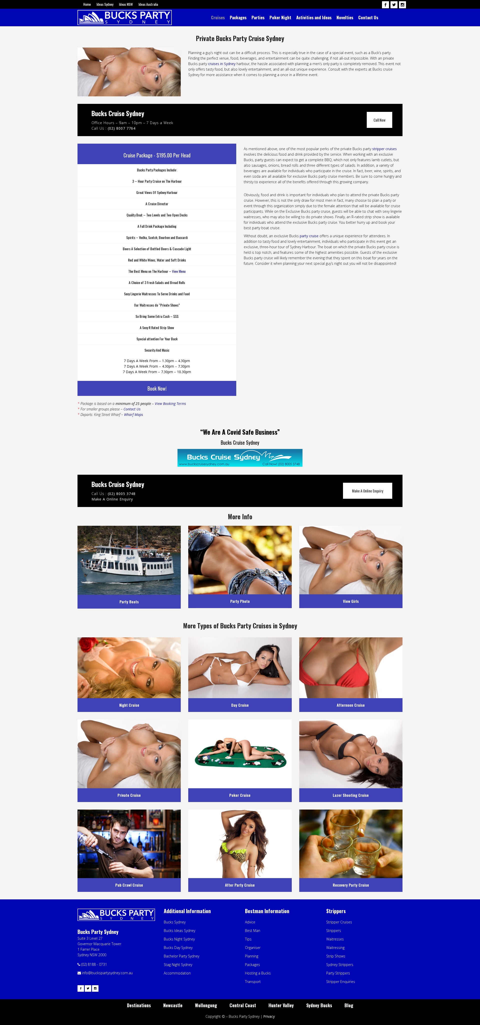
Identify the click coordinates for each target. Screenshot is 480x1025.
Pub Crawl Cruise (129, 885)
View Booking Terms (170, 403)
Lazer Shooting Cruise (351, 795)
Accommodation (177, 973)
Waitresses (335, 939)
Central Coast (243, 1005)
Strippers (333, 930)
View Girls (351, 601)
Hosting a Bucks (258, 973)
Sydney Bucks (319, 1005)
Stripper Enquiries (340, 981)
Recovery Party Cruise (351, 885)
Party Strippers (338, 973)
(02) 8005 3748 (122, 493)
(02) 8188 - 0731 (94, 964)
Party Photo (240, 601)
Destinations (139, 1005)
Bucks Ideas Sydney (179, 930)
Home (87, 4)
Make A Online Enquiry (367, 490)
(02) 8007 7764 (122, 128)
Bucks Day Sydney (178, 947)
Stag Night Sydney (178, 964)
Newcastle (172, 1005)
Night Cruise (129, 705)
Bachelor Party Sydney (181, 956)
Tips (248, 939)
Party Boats (129, 601)
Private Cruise (129, 795)
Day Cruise (240, 705)
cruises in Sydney (222, 63)
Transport (253, 981)
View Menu (179, 271)
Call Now (380, 120)
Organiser (252, 947)
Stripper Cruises (339, 922)
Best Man (252, 930)
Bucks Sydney (175, 922)
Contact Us (132, 409)
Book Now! (157, 388)
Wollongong (206, 1005)
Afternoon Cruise (351, 705)
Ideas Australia (148, 4)
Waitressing (335, 947)
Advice (250, 922)
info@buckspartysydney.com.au (107, 972)
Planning (251, 956)
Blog (348, 1005)
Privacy (269, 1016)
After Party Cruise (240, 885)
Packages (252, 964)
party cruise (308, 235)
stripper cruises (384, 148)
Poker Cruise (239, 795)
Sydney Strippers (339, 964)
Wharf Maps (133, 414)
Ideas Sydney (104, 4)
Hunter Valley (281, 1005)
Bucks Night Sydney (179, 939)
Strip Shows (335, 956)
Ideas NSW (126, 4)
